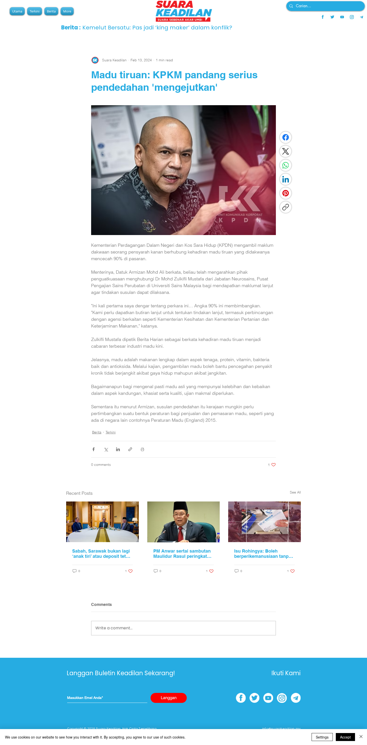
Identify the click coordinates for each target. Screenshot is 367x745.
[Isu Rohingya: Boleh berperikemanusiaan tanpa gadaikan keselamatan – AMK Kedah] (264, 521)
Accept (345, 737)
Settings (322, 737)
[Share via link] (130, 449)
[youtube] (342, 17)
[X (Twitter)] (286, 151)
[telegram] (362, 17)
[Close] (361, 737)
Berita (96, 432)
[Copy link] (285, 207)
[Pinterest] (285, 193)
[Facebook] (285, 137)
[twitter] (332, 17)
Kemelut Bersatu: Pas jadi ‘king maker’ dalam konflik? (157, 27)
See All (295, 492)
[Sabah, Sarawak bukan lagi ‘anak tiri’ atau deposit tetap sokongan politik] (102, 521)
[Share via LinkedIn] (118, 449)
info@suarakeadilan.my (281, 729)
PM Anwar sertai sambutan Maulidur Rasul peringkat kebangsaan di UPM (182, 553)
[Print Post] (142, 449)
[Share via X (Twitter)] (105, 449)
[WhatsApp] (285, 165)
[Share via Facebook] (93, 449)
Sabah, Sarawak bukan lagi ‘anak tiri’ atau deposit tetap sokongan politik (101, 553)
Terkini (111, 432)
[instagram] (352, 17)
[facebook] (323, 17)
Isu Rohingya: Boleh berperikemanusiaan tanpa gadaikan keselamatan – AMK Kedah (262, 553)
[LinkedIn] (285, 179)
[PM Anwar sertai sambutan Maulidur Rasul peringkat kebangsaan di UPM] (183, 521)
